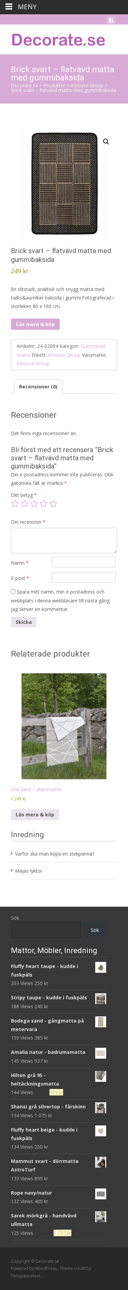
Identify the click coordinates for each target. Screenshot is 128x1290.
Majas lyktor (28, 870)
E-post (20, 578)
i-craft (80, 1268)
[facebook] (111, 21)
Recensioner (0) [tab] (38, 386)
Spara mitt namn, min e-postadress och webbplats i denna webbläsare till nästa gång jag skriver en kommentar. (60, 600)
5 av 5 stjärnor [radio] (53, 504)
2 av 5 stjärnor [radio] (24, 504)
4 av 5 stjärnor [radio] (44, 504)
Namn (20, 562)
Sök (15, 918)
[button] (106, 142)
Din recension (28, 522)
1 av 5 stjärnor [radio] (15, 504)
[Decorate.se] (53, 38)
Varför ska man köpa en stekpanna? (54, 853)
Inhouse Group (64, 355)
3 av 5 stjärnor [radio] (34, 504)
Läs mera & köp (35, 324)
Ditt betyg (24, 495)
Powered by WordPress (34, 1268)
